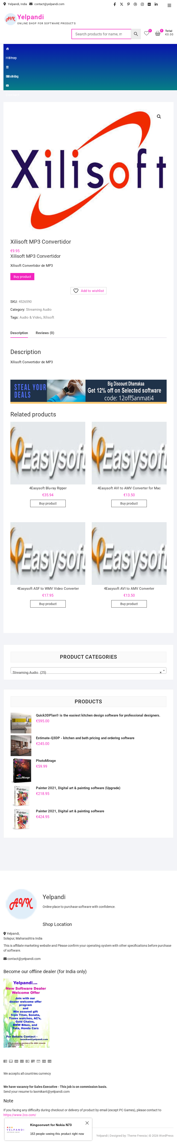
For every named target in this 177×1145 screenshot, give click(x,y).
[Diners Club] (27, 1059)
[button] (159, 116)
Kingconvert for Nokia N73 (51, 1125)
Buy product (22, 277)
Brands (12, 67)
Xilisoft (48, 317)
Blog (15, 76)
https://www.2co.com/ (19, 1115)
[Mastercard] (11, 1059)
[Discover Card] (33, 1059)
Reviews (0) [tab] (45, 333)
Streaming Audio (39, 309)
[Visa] (16, 1059)
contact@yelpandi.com (49, 4)
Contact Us (12, 85)
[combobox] (88, 670)
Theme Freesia (137, 1135)
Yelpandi (30, 17)
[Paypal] (22, 1059)
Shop (12, 58)
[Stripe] (44, 1059)
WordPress (166, 1135)
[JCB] (49, 1059)
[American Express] (5, 1059)
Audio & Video (30, 317)
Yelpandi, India (17, 4)
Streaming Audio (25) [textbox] (87, 672)
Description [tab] (19, 333)
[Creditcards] (38, 1059)
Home (12, 48)
